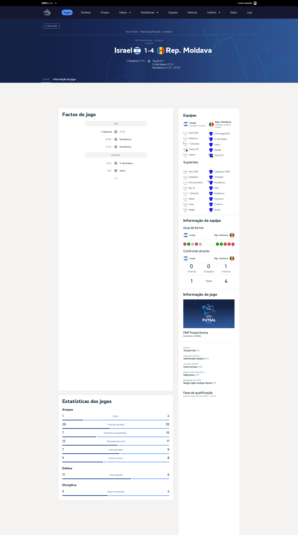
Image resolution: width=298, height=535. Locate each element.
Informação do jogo (64, 79)
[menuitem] (68, 12)
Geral (46, 79)
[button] (125, 12)
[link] (67, 12)
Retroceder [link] (52, 26)
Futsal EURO (47, 12)
